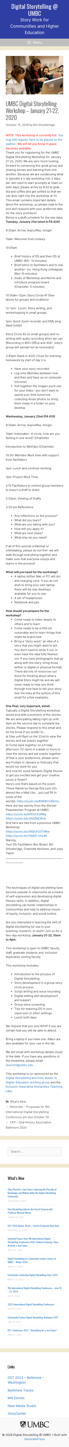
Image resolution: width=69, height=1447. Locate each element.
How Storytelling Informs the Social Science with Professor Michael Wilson (30, 1211)
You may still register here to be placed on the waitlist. (34, 139)
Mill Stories (16, 1398)
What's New (18, 1101)
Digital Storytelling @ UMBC (34, 9)
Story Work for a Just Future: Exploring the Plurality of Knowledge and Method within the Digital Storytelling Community (32, 1193)
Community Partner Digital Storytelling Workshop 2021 (33, 1317)
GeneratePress (34, 1439)
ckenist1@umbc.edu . (20, 1065)
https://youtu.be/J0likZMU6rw (26, 818)
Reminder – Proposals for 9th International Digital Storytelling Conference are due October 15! (28, 1112)
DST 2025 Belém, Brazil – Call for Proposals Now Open (33, 1225)
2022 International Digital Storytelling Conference (31, 1304)
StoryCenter (17, 1413)
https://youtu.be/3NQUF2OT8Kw (28, 831)
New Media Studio (22, 1406)
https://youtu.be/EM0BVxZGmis (38, 801)
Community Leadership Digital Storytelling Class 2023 (33, 1275)
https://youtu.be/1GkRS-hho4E (26, 836)
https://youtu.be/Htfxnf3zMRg (26, 814)
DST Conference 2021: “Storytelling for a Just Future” (32, 1330)
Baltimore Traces (21, 1390)
